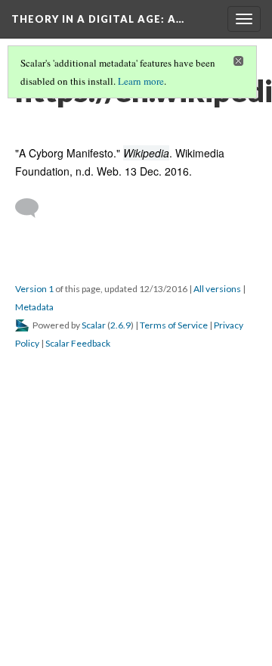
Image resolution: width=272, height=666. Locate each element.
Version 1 (34, 288)
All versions (217, 288)
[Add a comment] (33, 208)
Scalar (94, 325)
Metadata (34, 307)
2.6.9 (120, 325)
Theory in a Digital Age (97, 19)
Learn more (141, 81)
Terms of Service (174, 325)
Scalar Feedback (77, 343)
